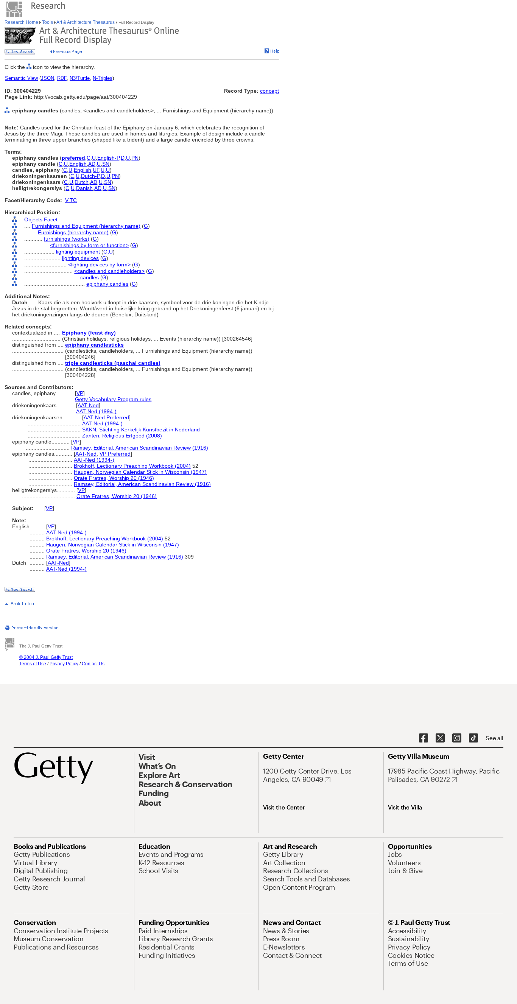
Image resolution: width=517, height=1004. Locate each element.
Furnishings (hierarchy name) (73, 232)
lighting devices (80, 258)
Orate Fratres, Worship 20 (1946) (114, 478)
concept (269, 91)
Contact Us (93, 663)
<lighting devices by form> (99, 265)
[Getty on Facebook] (423, 738)
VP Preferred (115, 454)
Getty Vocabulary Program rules (113, 399)
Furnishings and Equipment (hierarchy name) (86, 226)
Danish (84, 188)
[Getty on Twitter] (440, 738)
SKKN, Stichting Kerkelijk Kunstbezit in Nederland (141, 430)
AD (91, 164)
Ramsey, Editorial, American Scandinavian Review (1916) (139, 448)
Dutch (82, 182)
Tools (47, 22)
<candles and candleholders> (109, 271)
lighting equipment (78, 252)
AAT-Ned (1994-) (96, 411)
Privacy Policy (64, 663)
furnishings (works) (66, 239)
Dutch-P (90, 176)
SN (105, 164)
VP (79, 393)
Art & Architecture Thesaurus (86, 22)
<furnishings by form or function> (89, 245)
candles (89, 277)
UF (96, 170)
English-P (108, 158)
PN (135, 158)
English (78, 164)
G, (106, 252)
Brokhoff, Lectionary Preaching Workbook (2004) (132, 466)
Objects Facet (41, 219)
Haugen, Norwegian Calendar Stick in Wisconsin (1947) (140, 472)
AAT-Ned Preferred (106, 417)
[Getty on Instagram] (456, 738)
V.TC (71, 200)
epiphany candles (107, 284)
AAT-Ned (88, 405)
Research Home (22, 22)
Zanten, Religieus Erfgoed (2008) (122, 436)
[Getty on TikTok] (473, 738)
